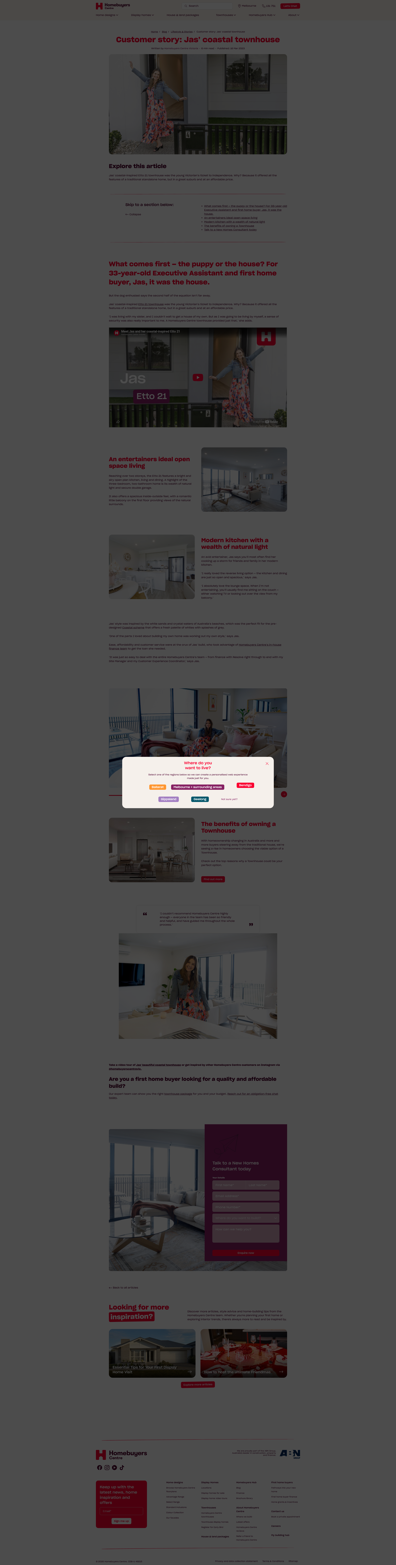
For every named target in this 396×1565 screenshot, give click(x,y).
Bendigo (245, 785)
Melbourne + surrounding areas (198, 787)
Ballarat (158, 787)
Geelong (200, 799)
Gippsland (168, 799)
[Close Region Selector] (267, 764)
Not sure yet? (229, 799)
